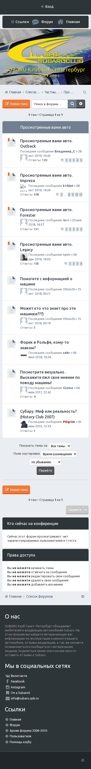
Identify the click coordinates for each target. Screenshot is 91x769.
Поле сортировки (27, 453)
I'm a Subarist (20, 692)
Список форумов (39, 596)
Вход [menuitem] (49, 6)
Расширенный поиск (80, 104)
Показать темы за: (34, 445)
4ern (66, 220)
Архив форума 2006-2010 (28, 730)
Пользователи (20, 736)
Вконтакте (19, 675)
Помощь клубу (20, 742)
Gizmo (68, 387)
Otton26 (69, 289)
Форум (15, 725)
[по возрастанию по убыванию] (45, 462)
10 (76, 194)
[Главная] (45, 62)
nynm (66, 254)
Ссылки (22, 22)
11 (80, 194)
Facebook (18, 681)
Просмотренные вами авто (45, 127)
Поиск (72, 104)
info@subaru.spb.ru (25, 698)
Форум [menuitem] (47, 22)
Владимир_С (65, 151)
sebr (66, 352)
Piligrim (69, 421)
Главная (73, 22)
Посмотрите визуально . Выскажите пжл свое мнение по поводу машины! (50, 377)
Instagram (18, 687)
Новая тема (18, 103)
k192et (68, 185)
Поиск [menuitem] (84, 92)
